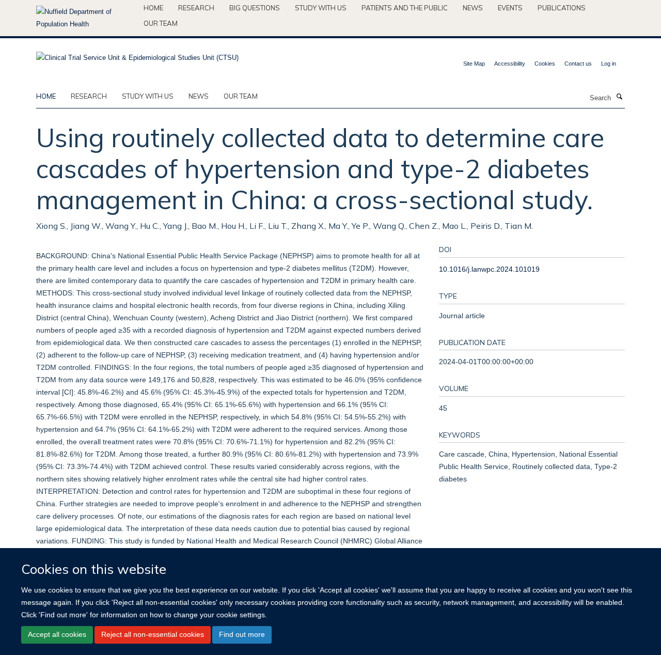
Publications (562, 8)
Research (196, 8)
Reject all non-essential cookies (152, 634)
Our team (161, 23)
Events (510, 8)
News (473, 8)
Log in (608, 63)
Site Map (474, 63)
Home (153, 8)
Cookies (544, 63)
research (89, 96)
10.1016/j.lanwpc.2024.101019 (489, 269)
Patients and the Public (404, 8)
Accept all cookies (57, 634)
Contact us (578, 63)
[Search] (619, 97)
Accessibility (509, 63)
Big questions (254, 8)
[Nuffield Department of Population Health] (86, 18)
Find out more (242, 634)
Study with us (321, 8)
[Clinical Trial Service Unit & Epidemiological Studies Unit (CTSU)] (137, 54)
